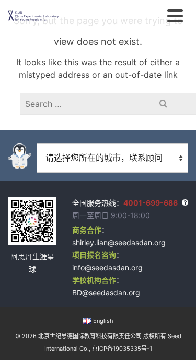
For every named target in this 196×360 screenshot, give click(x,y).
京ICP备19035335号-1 (122, 348)
